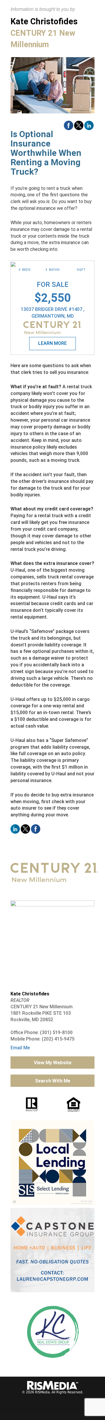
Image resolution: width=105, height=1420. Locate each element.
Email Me (20, 1047)
